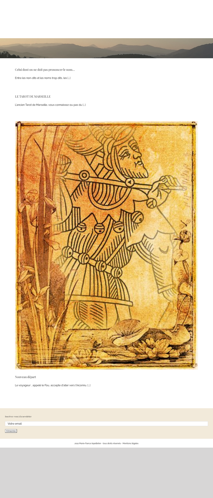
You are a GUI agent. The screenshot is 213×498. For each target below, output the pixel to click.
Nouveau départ (25, 377)
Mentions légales (130, 443)
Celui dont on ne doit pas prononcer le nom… (45, 70)
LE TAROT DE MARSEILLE (33, 96)
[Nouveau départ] (106, 245)
